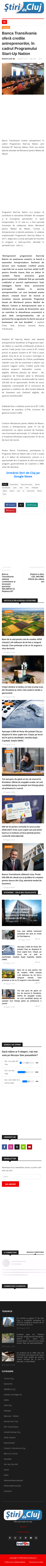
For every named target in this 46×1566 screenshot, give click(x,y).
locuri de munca (26, 484)
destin (39, 491)
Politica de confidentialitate (15, 1562)
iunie (15, 488)
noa (18, 491)
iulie (21, 488)
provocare (30, 491)
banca (12, 491)
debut (5, 491)
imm (27, 488)
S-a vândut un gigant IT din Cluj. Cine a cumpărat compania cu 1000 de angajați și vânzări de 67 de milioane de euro (30, 1321)
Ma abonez (10, 1184)
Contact (23, 1526)
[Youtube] (31, 1538)
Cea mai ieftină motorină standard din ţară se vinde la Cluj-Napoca (29, 933)
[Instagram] (15, 1538)
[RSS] (36, 1538)
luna (4, 494)
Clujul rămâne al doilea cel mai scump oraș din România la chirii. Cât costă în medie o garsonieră (22, 690)
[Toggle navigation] (4, 22)
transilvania (14, 484)
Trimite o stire (23, 1532)
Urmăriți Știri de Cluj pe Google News (23, 474)
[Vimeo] (26, 1538)
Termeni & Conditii (36, 1562)
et (23, 491)
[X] (20, 1538)
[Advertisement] (23, 116)
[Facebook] (10, 1538)
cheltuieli (35, 488)
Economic (6, 27)
